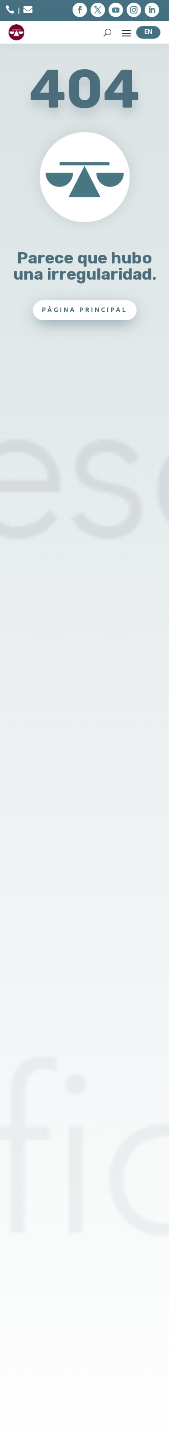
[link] (9, 11)
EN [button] (148, 32)
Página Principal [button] (85, 309)
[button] (80, 10)
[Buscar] (107, 32)
